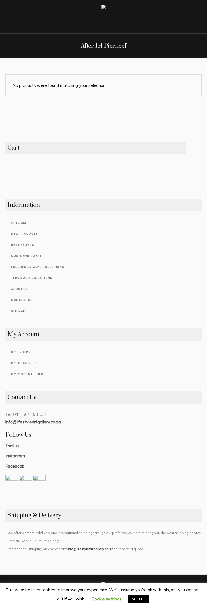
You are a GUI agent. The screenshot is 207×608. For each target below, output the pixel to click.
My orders (20, 352)
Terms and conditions (31, 278)
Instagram (15, 455)
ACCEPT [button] (138, 599)
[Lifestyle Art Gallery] (103, 8)
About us (19, 289)
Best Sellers (22, 245)
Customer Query (26, 256)
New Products (24, 234)
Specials (19, 222)
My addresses (24, 363)
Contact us (22, 300)
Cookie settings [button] (107, 599)
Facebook (14, 466)
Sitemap (18, 311)
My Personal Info (27, 374)
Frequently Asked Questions (37, 267)
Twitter (12, 445)
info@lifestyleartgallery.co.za (33, 421)
